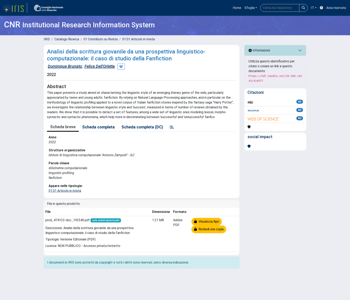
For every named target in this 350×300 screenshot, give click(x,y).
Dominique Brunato (65, 66)
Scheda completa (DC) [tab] (142, 127)
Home (237, 8)
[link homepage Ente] (48, 8)
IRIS (47, 39)
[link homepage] (14, 8)
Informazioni (261, 50)
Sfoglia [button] (249, 8)
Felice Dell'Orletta (99, 66)
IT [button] (312, 8)
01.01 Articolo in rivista (138, 39)
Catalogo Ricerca (66, 39)
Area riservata (336, 8)
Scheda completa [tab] (98, 127)
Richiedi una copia (210, 229)
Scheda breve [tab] (63, 126)
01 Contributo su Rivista (101, 39)
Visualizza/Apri (208, 221)
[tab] (171, 127)
